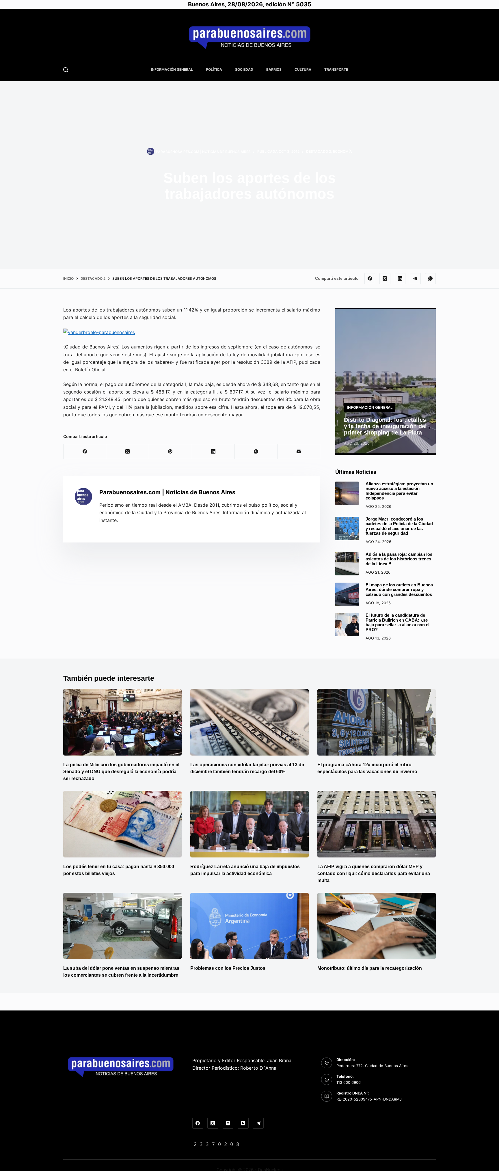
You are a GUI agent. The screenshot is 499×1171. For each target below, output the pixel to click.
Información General (172, 69)
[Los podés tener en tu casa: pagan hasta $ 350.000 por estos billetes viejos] (122, 824)
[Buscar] (65, 69)
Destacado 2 (318, 151)
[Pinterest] (170, 451)
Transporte (336, 69)
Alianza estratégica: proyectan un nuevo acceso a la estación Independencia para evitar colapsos (399, 491)
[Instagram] (228, 1123)
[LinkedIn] (400, 278)
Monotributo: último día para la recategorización (369, 968)
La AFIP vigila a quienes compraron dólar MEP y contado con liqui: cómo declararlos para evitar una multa (373, 873)
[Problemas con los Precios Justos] (249, 926)
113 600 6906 (348, 1082)
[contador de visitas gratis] (216, 1144)
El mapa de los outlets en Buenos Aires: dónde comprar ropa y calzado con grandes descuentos (399, 589)
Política (214, 69)
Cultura (303, 69)
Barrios (274, 69)
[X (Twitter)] (384, 278)
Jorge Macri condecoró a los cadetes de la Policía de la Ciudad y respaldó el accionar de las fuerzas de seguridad (399, 526)
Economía (342, 151)
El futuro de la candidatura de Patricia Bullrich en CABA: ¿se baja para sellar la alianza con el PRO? (397, 622)
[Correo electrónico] (299, 451)
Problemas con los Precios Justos (227, 968)
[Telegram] (415, 278)
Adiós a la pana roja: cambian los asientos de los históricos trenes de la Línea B (399, 559)
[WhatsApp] (430, 278)
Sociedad (244, 69)
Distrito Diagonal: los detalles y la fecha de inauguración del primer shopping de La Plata (385, 426)
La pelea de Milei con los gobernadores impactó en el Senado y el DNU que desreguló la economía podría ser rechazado (121, 771)
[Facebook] (369, 278)
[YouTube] (243, 1123)
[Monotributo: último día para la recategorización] (376, 926)
